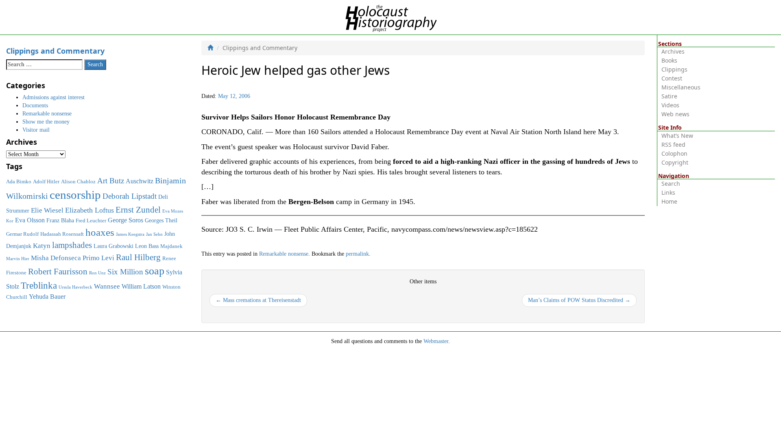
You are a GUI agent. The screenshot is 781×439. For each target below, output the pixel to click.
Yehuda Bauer (47, 296)
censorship (75, 194)
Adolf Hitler (46, 182)
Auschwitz (139, 181)
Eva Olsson (30, 220)
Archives (673, 51)
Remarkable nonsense (283, 254)
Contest (671, 78)
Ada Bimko (18, 182)
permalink (357, 254)
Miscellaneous (680, 87)
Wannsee (107, 286)
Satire (669, 96)
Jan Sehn (154, 234)
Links (668, 192)
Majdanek (171, 246)
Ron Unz (97, 273)
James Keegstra (130, 234)
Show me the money (46, 122)
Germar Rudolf (22, 234)
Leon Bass (147, 246)
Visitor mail (36, 130)
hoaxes (99, 232)
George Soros (125, 220)
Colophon (674, 153)
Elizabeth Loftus (89, 210)
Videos (670, 105)
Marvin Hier (17, 258)
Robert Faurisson (57, 271)
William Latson (141, 286)
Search (670, 183)
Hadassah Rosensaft (62, 234)
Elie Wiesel (47, 210)
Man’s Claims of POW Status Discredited (579, 300)
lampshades (72, 245)
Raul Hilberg (138, 257)
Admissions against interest (53, 97)
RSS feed (673, 144)
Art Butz (110, 180)
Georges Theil (161, 220)
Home (669, 201)
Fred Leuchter (91, 221)
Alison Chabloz (78, 182)
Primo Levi (98, 258)
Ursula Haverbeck (75, 287)
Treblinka (39, 285)
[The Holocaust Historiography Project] (390, 17)
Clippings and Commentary (55, 51)
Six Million (125, 271)
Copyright (674, 162)
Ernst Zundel (138, 210)
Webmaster (435, 341)
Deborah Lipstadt (130, 196)
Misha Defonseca (56, 258)
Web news (675, 114)
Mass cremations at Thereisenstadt (258, 300)
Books (669, 60)
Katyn (41, 246)
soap (154, 271)
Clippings (674, 69)
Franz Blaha (60, 220)
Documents (35, 105)
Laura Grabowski (113, 246)
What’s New (677, 135)
